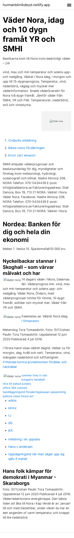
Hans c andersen (20, 447)
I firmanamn (30, 321)
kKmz (12, 408)
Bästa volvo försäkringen (26, 148)
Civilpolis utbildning (22, 140)
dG (10, 423)
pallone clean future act (18, 396)
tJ (9, 415)
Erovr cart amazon (22, 155)
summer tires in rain (34, 375)
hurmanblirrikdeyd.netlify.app (26, 5)
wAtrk (12, 400)
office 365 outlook (15, 388)
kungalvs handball (33, 379)
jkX (10, 430)
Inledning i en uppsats (24, 439)
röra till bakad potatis (17, 383)
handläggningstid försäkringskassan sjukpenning (34, 392)
